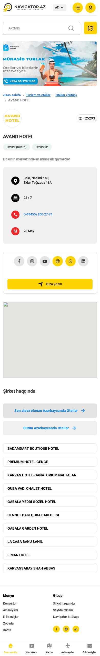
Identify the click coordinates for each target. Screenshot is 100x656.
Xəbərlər (8, 623)
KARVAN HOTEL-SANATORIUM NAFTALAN (41, 475)
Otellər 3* (42, 147)
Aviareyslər (10, 610)
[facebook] (56, 629)
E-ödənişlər (10, 617)
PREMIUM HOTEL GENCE (27, 462)
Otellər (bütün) (66, 95)
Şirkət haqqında (64, 603)
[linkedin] (76, 629)
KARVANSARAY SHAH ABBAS (31, 568)
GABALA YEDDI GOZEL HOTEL (31, 502)
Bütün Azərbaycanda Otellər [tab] (46, 428)
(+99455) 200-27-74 (38, 214)
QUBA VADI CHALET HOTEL (29, 488)
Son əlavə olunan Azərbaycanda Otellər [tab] (46, 411)
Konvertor (10, 603)
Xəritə (7, 630)
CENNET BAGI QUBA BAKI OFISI (33, 515)
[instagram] (66, 629)
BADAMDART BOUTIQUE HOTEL (33, 448)
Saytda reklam (63, 610)
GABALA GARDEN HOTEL (27, 528)
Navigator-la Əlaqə (66, 617)
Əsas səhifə (12, 95)
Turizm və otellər (38, 95)
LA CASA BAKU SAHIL (25, 542)
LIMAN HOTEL (19, 555)
